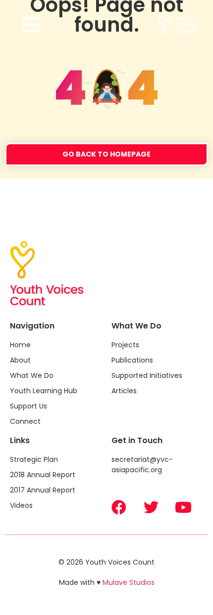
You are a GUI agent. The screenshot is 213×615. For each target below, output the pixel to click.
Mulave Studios (129, 582)
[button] (59, 25)
